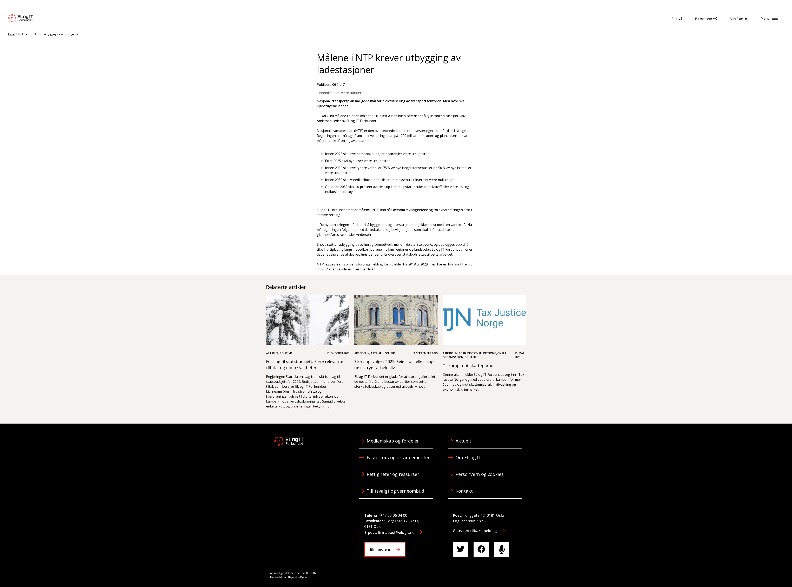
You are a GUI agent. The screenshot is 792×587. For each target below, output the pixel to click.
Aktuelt (463, 441)
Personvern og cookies (480, 474)
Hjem (11, 34)
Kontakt (464, 491)
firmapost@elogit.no (396, 532)
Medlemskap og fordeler (393, 441)
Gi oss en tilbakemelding (475, 530)
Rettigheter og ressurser (393, 474)
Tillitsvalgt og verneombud (395, 491)
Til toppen (766, 575)
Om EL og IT (468, 457)
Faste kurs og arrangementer (398, 457)
